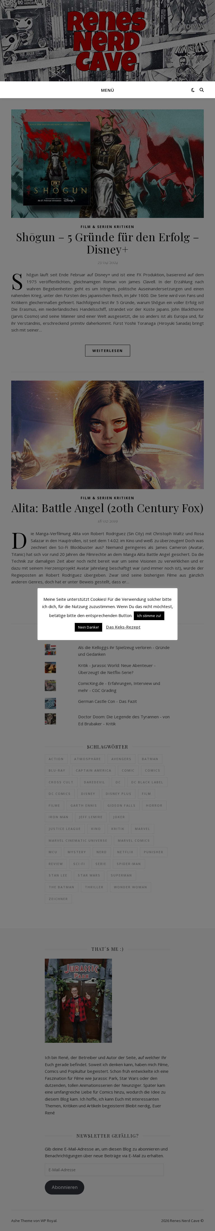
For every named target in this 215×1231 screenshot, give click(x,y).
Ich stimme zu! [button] (149, 615)
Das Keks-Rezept (123, 627)
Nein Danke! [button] (88, 627)
